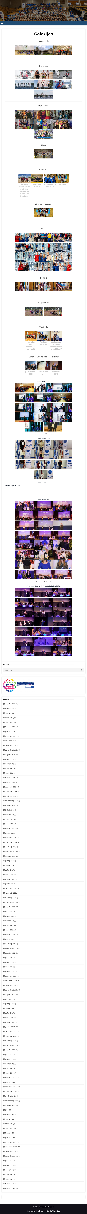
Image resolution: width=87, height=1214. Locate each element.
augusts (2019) (10, 1050)
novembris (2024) (11, 791)
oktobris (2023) (10, 847)
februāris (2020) (10, 1022)
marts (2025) (9, 773)
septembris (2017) (11, 1156)
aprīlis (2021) (9, 967)
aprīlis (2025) (9, 768)
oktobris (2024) (10, 796)
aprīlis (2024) (9, 819)
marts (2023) (9, 875)
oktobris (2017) (10, 1151)
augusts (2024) (10, 805)
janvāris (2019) (10, 1082)
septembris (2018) (11, 1101)
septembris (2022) (11, 902)
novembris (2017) (11, 1147)
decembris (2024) (11, 787)
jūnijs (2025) (9, 759)
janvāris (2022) (10, 939)
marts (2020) (9, 1018)
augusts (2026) (10, 704)
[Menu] (2, 23)
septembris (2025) (11, 750)
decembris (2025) (11, 736)
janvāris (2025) (10, 782)
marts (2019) (9, 1073)
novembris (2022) (11, 893)
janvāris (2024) (10, 833)
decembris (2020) (11, 976)
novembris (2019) (11, 1036)
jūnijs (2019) (9, 1059)
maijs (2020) (9, 1008)
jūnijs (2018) (9, 1114)
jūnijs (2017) (9, 1165)
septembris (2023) (11, 851)
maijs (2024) (9, 815)
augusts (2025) (10, 755)
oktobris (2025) (10, 745)
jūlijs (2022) (9, 911)
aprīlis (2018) (9, 1124)
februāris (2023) (10, 879)
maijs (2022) (9, 921)
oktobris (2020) (10, 985)
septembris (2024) (11, 801)
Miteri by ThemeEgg (53, 1211)
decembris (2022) (11, 888)
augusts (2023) (10, 856)
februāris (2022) (10, 935)
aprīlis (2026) (9, 718)
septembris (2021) (11, 948)
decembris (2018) (11, 1087)
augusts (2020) (10, 994)
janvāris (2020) (10, 1027)
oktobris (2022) (10, 898)
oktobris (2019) (10, 1041)
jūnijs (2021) (9, 962)
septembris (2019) (11, 1045)
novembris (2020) (11, 981)
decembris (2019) (11, 1031)
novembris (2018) (11, 1091)
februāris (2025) (10, 778)
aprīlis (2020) (9, 1013)
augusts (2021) (10, 953)
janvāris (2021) (10, 971)
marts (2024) (9, 824)
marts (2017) (9, 1179)
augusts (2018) (10, 1105)
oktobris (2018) (10, 1096)
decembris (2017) (11, 1142)
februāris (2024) (10, 828)
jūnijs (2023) (9, 861)
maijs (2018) (9, 1119)
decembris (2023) (11, 838)
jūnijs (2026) (9, 708)
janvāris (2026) (10, 732)
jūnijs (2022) (9, 916)
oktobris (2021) (10, 944)
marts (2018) (9, 1128)
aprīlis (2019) (9, 1068)
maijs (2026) (9, 713)
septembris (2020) (11, 990)
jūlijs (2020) (9, 999)
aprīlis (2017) (9, 1174)
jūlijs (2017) (9, 1161)
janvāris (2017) (10, 1188)
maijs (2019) (9, 1064)
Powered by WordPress (35, 1211)
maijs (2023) (9, 865)
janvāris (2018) (10, 1138)
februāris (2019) (10, 1078)
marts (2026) (9, 722)
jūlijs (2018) (9, 1110)
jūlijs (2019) (9, 1055)
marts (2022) (9, 930)
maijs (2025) (9, 764)
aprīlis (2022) (9, 925)
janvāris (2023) (10, 884)
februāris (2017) (10, 1184)
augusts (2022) (10, 907)
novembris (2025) (11, 741)
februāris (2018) (10, 1133)
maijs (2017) (9, 1170)
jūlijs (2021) (9, 958)
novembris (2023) (11, 842)
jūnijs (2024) (9, 810)
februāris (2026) (10, 727)
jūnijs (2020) (9, 1004)
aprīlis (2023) (9, 870)
